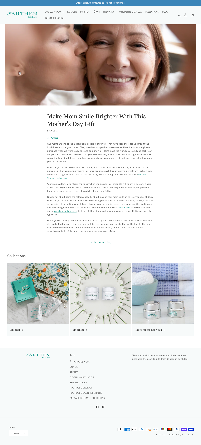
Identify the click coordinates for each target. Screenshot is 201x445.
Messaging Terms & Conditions (87, 398)
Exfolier (15, 330)
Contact (74, 367)
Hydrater (78, 330)
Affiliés (74, 372)
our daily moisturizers (65, 211)
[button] (179, 15)
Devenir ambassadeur (82, 377)
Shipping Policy (78, 382)
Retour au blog (102, 242)
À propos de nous (80, 361)
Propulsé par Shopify (186, 435)
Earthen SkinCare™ (169, 435)
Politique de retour (81, 387)
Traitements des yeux (148, 330)
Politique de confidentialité (86, 393)
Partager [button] (54, 138)
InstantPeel (124, 207)
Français (15, 433)
